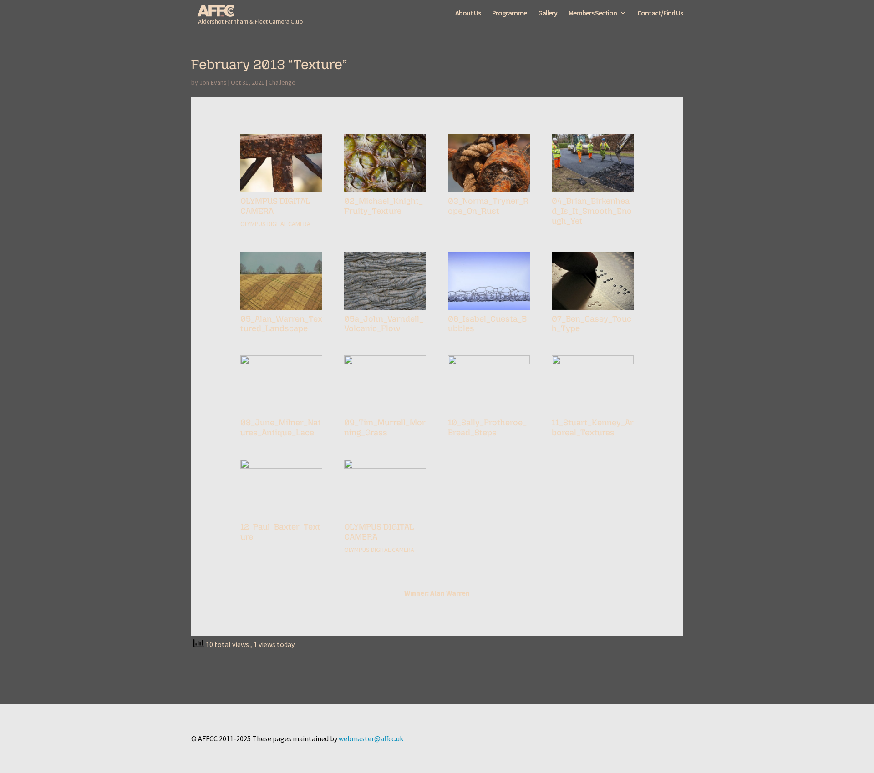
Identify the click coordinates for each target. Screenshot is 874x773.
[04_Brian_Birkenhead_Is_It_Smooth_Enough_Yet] (593, 192)
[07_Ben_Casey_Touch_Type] (593, 309)
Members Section (593, 13)
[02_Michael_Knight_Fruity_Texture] (385, 192)
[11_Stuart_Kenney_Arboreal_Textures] (593, 413)
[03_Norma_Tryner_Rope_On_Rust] (489, 192)
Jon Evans (213, 82)
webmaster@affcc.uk (371, 738)
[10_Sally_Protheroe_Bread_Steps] (489, 413)
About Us (468, 13)
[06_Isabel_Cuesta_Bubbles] (489, 309)
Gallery (547, 13)
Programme (509, 13)
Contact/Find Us (660, 13)
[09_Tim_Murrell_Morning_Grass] (385, 413)
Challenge (282, 82)
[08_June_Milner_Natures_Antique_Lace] (281, 413)
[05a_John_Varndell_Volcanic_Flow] (385, 309)
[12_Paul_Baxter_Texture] (281, 517)
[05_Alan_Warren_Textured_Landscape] (281, 309)
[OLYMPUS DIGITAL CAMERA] (281, 192)
